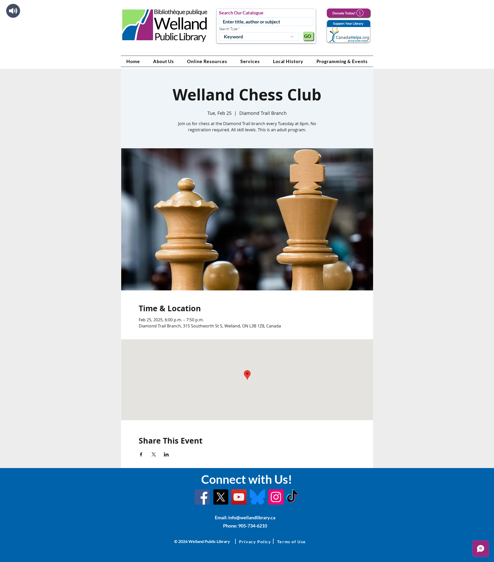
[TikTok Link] (292, 497)
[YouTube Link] (238, 497)
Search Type (228, 29)
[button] (164, 61)
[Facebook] (202, 497)
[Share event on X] (153, 454)
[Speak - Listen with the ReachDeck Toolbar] (13, 11)
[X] (220, 497)
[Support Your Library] (348, 31)
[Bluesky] (257, 497)
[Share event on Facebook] (141, 454)
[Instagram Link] (276, 497)
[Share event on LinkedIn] (166, 454)
